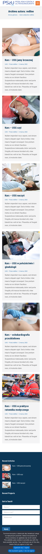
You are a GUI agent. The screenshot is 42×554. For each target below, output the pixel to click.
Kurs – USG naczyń (15, 195)
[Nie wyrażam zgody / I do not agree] (39, 542)
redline (30, 11)
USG (6, 64)
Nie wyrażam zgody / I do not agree (21, 551)
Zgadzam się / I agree (21, 547)
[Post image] (6, 467)
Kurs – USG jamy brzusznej (19, 60)
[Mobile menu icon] (38, 3)
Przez (13, 64)
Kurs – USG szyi (13, 127)
